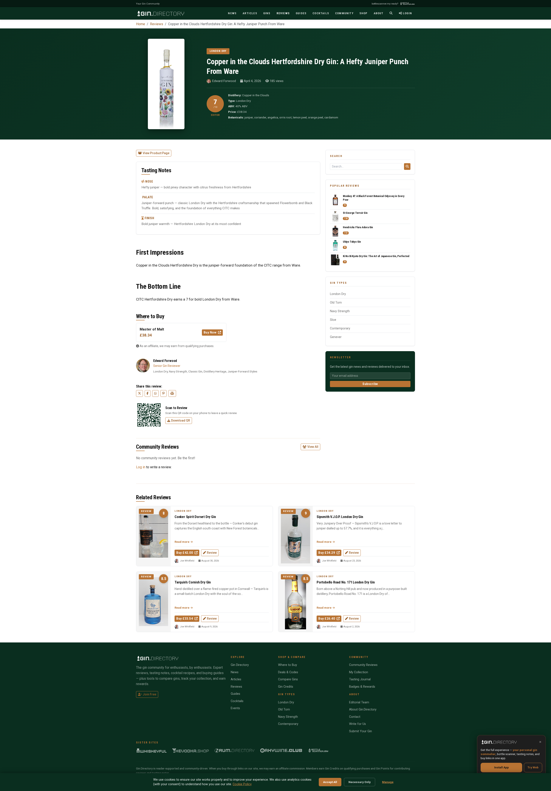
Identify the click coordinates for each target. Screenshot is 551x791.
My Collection (358, 672)
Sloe (333, 320)
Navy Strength (340, 311)
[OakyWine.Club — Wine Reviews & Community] (281, 750)
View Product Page (156, 153)
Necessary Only (359, 782)
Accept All (330, 782)
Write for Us (357, 724)
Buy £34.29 (327, 552)
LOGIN (407, 13)
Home (140, 24)
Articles (236, 679)
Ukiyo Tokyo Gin (352, 241)
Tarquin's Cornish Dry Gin (193, 582)
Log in (140, 467)
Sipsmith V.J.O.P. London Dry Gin (340, 517)
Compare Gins (288, 679)
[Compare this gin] (172, 393)
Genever (336, 337)
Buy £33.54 (185, 618)
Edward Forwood (224, 81)
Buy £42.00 (185, 552)
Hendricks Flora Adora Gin (358, 227)
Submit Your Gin (360, 731)
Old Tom (336, 302)
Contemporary (340, 328)
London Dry (338, 294)
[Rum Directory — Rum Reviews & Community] (234, 750)
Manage (387, 782)
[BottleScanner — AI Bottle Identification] (318, 750)
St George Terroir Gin (355, 212)
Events (235, 708)
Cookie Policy (242, 784)
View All (312, 446)
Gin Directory (240, 665)
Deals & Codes (288, 672)
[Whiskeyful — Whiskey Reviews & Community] (151, 750)
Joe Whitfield (187, 560)
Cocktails (237, 701)
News (234, 672)
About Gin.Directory (362, 709)
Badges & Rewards (362, 687)
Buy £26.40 (327, 618)
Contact (354, 717)
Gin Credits (285, 687)
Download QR (180, 420)
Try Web (533, 767)
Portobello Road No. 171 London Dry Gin (346, 582)
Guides (235, 694)
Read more (182, 541)
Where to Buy (287, 665)
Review (212, 552)
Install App (501, 767)
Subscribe (370, 384)
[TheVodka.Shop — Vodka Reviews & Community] (190, 750)
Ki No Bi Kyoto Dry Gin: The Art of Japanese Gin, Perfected (376, 256)
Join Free (149, 694)
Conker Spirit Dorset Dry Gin (195, 517)
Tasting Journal (360, 679)
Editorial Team (359, 702)
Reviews (156, 24)
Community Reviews (363, 665)
